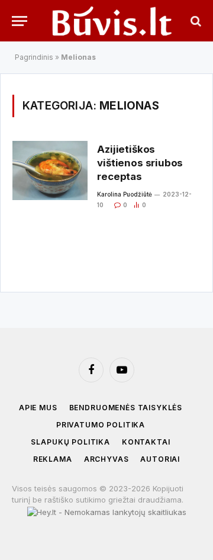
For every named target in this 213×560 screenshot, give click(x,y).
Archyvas (106, 459)
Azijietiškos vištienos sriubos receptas (140, 162)
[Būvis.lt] (112, 20)
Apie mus (38, 407)
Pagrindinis (34, 57)
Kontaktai (146, 441)
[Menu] (19, 21)
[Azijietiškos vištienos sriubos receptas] (50, 170)
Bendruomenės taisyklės (125, 407)
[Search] (194, 21)
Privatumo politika (100, 424)
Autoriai (160, 459)
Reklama (52, 459)
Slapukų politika (70, 441)
